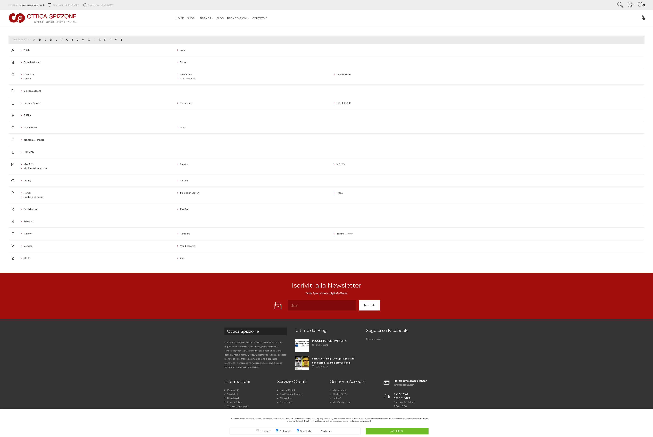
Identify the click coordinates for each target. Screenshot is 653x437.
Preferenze (285, 431)
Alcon (183, 49)
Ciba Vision (186, 74)
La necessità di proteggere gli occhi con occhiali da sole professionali (333, 360)
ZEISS (27, 258)
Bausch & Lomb (32, 62)
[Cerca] (620, 5)
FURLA (27, 115)
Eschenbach (186, 103)
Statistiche (306, 431)
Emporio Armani (32, 103)
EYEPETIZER (344, 103)
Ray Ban (184, 209)
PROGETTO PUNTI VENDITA (329, 340)
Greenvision (30, 127)
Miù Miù (341, 164)
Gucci (183, 127)
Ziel (182, 258)
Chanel (27, 78)
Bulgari (183, 62)
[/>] (302, 345)
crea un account (35, 4)
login (22, 4)
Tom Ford (185, 233)
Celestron (29, 74)
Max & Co (29, 164)
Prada (340, 192)
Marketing (326, 431)
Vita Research (187, 245)
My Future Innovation (35, 168)
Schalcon (28, 221)
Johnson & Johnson (34, 139)
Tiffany (27, 233)
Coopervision (344, 74)
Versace (28, 245)
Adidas (27, 49)
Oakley (27, 180)
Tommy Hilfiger (345, 233)
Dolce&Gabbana (32, 90)
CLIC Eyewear (187, 78)
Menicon (184, 164)
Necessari (265, 431)
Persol (27, 192)
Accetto (397, 431)
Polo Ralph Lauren (189, 192)
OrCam (184, 180)
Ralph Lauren (31, 209)
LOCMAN (29, 151)
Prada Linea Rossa (33, 196)
